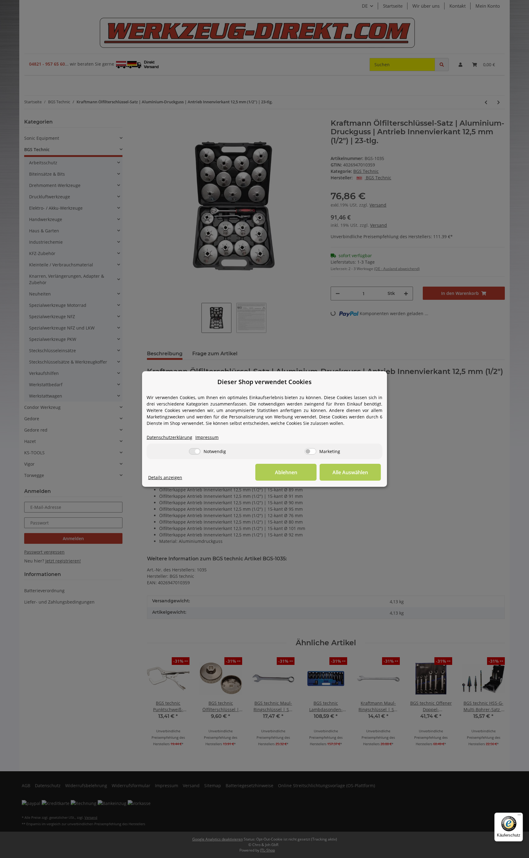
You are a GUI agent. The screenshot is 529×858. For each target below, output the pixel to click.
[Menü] (519, 816)
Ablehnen (286, 472)
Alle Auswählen (350, 472)
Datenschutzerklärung (169, 437)
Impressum (207, 437)
